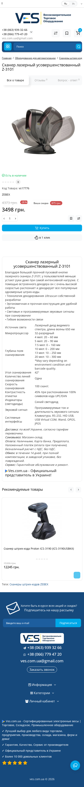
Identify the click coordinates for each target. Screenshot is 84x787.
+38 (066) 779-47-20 (14, 34)
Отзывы (41, 80)
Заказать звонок (42, 669)
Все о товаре (15, 80)
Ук (73, 3)
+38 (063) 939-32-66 (14, 30)
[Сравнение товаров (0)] (56, 33)
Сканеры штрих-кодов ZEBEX (29, 584)
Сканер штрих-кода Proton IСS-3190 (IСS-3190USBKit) (39, 548)
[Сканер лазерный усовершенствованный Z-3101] (42, 130)
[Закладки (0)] (67, 33)
